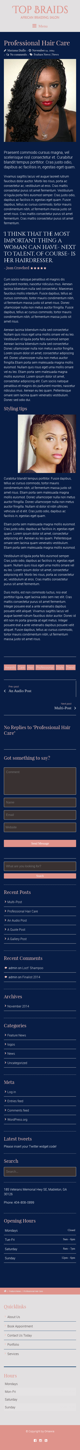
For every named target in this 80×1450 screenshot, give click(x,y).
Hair (30, 667)
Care (21, 667)
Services (13, 1354)
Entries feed (15, 1101)
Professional (45, 667)
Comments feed (18, 1110)
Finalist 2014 (31, 977)
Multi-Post (14, 902)
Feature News (42, 54)
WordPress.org (17, 1119)
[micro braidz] (40, 100)
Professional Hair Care (22, 911)
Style (60, 667)
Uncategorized (17, 1063)
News (55, 54)
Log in (11, 1092)
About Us (13, 1317)
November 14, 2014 (43, 50)
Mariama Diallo (16, 50)
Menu (42, 26)
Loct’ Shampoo (32, 968)
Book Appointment (20, 1326)
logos (11, 1044)
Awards (10, 667)
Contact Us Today (19, 1335)
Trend (70, 667)
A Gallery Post (17, 939)
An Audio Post (17, 920)
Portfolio (13, 1344)
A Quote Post (16, 929)
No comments (18, 54)
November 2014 (18, 1006)
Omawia (49, 1431)
